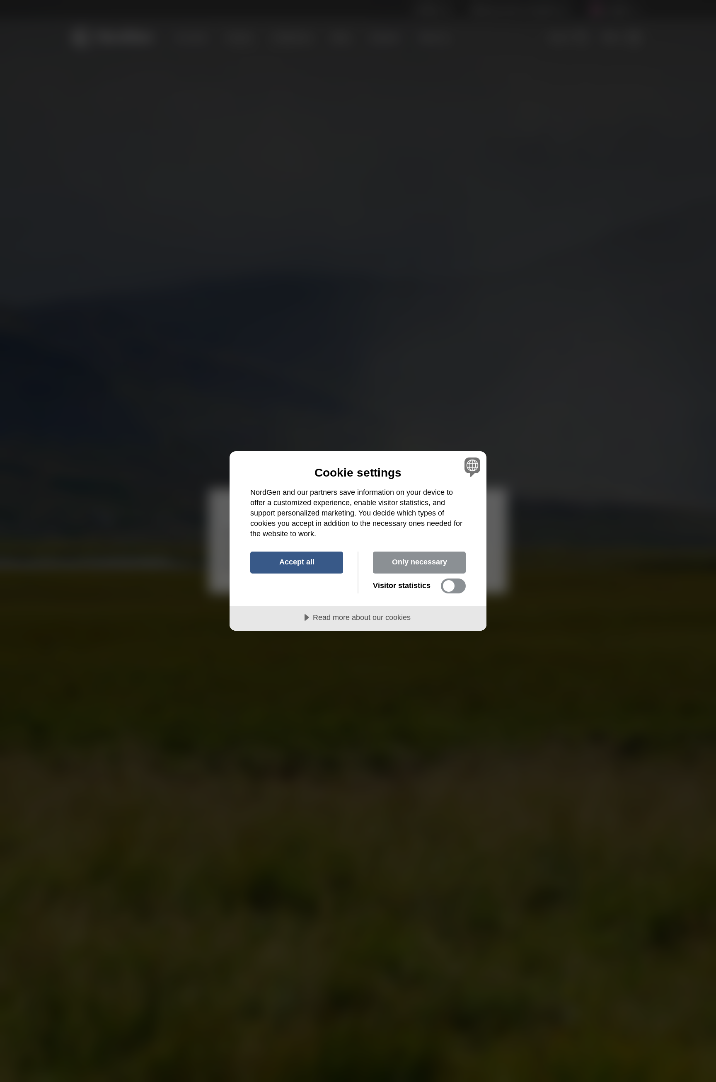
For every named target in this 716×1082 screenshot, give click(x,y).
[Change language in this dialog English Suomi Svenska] (470, 466)
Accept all (296, 562)
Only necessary (419, 562)
